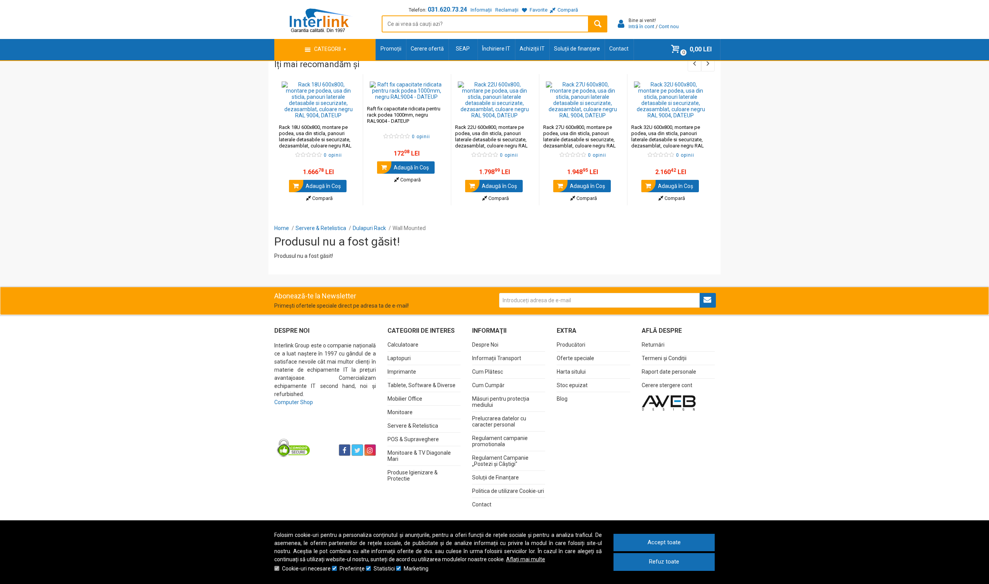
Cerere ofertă (427, 49)
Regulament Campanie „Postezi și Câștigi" (500, 461)
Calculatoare (402, 345)
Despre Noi (485, 345)
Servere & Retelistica (412, 426)
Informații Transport (496, 358)
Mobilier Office (404, 399)
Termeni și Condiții (664, 358)
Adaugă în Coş (322, 186)
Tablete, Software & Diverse (421, 385)
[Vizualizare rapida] (346, 110)
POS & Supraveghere (413, 439)
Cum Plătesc (487, 372)
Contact (619, 49)
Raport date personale (669, 372)
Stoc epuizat (572, 385)
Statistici (384, 568)
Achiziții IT (532, 49)
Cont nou (669, 26)
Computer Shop (293, 402)
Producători (571, 345)
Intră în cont (641, 26)
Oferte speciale (575, 358)
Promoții (391, 49)
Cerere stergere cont (667, 385)
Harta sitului (571, 372)
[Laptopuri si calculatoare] (322, 431)
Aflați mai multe (525, 559)
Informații (481, 10)
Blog (562, 399)
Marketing (416, 568)
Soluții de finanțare (577, 49)
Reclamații (506, 10)
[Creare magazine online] (669, 402)
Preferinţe (352, 568)
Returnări (653, 345)
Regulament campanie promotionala (500, 441)
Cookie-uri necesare (306, 568)
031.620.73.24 (447, 9)
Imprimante (401, 372)
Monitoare (400, 412)
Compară (322, 198)
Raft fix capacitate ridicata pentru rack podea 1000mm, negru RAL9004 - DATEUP (403, 115)
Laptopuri (399, 358)
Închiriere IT (496, 49)
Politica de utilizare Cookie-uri (508, 491)
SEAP (463, 49)
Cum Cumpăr (488, 385)
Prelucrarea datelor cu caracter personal (499, 421)
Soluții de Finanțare (495, 477)
